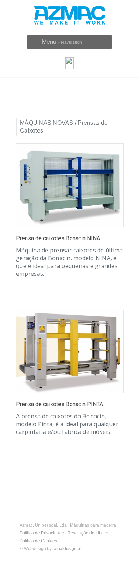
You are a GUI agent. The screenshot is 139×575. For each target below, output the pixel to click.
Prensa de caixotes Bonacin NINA (58, 238)
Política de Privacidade (42, 533)
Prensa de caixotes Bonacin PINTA (59, 404)
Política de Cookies (38, 540)
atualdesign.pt (67, 548)
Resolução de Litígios (88, 533)
